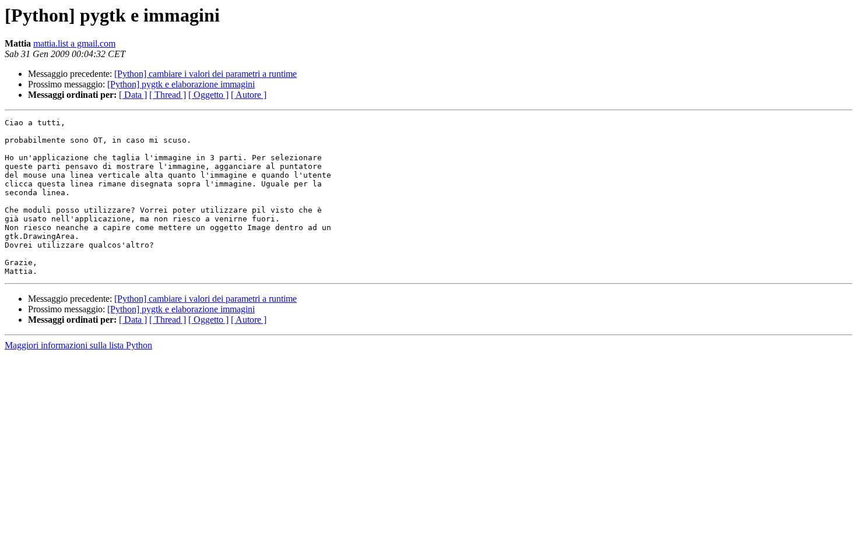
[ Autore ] (248, 95)
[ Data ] (133, 95)
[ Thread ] (167, 95)
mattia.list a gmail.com (74, 43)
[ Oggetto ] (208, 95)
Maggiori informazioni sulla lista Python (78, 345)
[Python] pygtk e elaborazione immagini (181, 84)
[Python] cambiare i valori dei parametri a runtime (205, 74)
